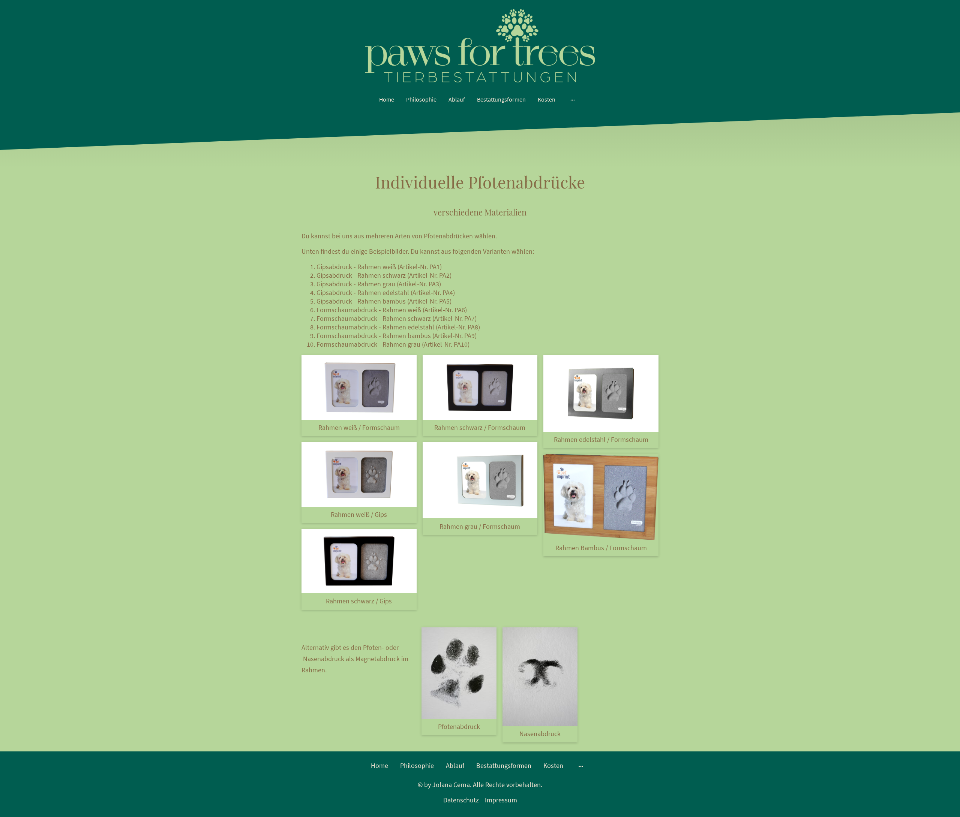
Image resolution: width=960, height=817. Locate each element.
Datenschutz (461, 800)
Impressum (500, 800)
